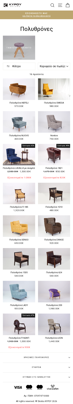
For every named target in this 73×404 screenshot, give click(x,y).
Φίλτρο (16, 66)
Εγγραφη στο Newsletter (36, 377)
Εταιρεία (36, 367)
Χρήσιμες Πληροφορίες (36, 357)
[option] (36, 14)
